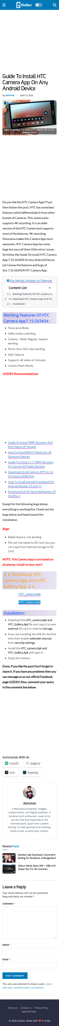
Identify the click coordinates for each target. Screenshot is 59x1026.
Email (6, 959)
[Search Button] (55, 5)
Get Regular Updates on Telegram (31, 280)
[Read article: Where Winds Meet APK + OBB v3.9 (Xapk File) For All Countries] (9, 869)
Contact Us (26, 1007)
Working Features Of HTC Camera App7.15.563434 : (34, 294)
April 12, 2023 (26, 95)
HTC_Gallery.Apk (29, 602)
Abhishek (9, 95)
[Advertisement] (29, 42)
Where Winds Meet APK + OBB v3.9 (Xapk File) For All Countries (37, 867)
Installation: (19, 303)
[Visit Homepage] (24, 5)
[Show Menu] (4, 5)
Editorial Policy (29, 1011)
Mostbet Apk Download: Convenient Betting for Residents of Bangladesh (37, 856)
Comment (8, 903)
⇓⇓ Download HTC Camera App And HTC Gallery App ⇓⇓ (32, 298)
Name (6, 944)
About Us (12, 1007)
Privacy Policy (41, 1007)
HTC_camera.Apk (30, 594)
